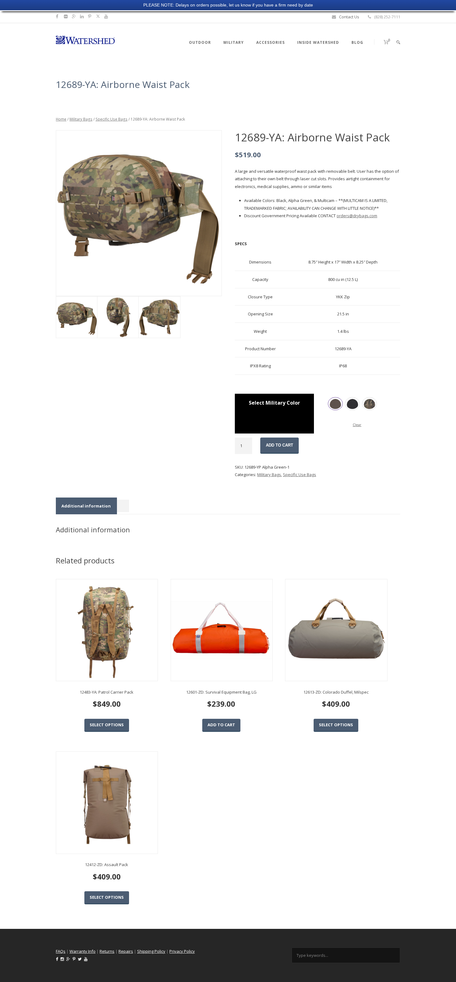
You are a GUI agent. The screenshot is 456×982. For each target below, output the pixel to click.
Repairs (125, 951)
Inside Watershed (318, 42)
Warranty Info (82, 951)
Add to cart (279, 445)
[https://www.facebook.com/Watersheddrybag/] (58, 16)
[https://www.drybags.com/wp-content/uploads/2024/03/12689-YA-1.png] (159, 317)
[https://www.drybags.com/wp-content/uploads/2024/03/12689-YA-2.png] (117, 317)
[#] (82, 16)
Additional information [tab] (86, 506)
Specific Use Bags (111, 119)
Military (233, 42)
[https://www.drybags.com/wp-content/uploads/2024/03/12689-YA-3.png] (138, 213)
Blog (357, 42)
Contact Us (349, 17)
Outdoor (200, 42)
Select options (107, 724)
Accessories (270, 42)
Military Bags (80, 119)
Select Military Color (274, 402)
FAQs (60, 951)
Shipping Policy (151, 951)
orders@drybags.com (357, 215)
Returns (107, 951)
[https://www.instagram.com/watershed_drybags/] (66, 16)
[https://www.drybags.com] (85, 39)
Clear (357, 424)
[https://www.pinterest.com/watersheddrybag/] (90, 16)
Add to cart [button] (221, 724)
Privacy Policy (182, 951)
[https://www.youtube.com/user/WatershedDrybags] (107, 16)
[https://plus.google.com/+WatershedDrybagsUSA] (75, 16)
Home (61, 119)
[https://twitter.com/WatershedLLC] (98, 16)
